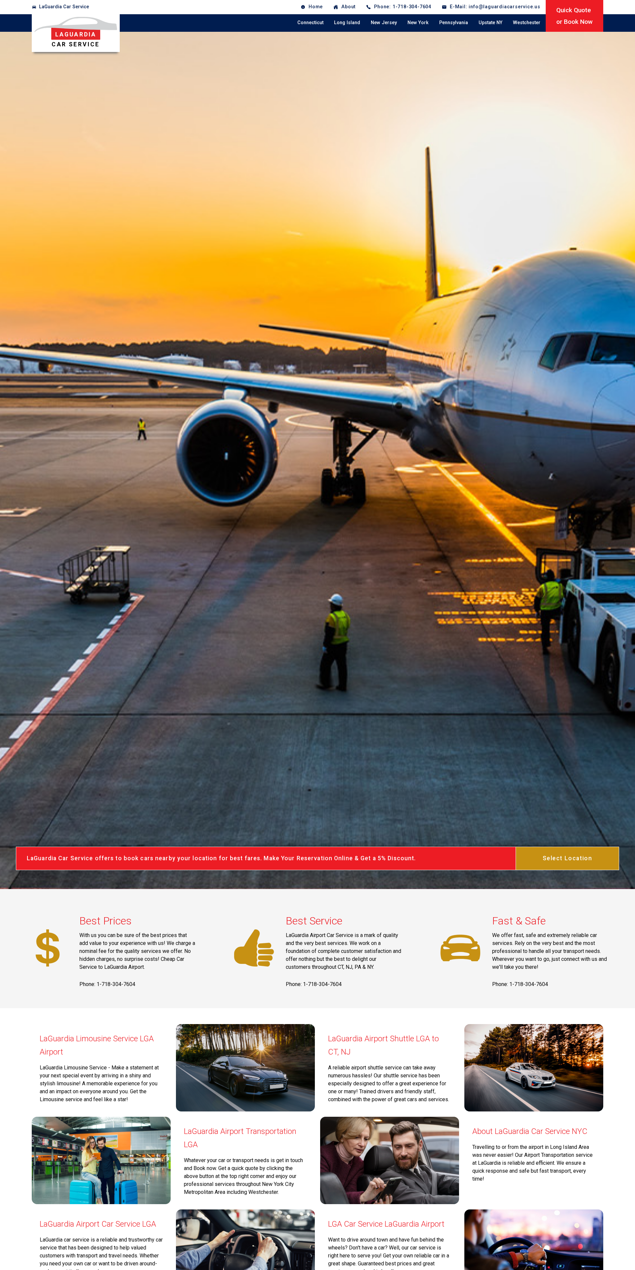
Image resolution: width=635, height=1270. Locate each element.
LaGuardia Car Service (64, 7)
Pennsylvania (453, 22)
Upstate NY (490, 22)
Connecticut (310, 22)
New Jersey (384, 22)
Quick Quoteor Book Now (574, 15)
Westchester (526, 22)
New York (418, 22)
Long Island (347, 22)
